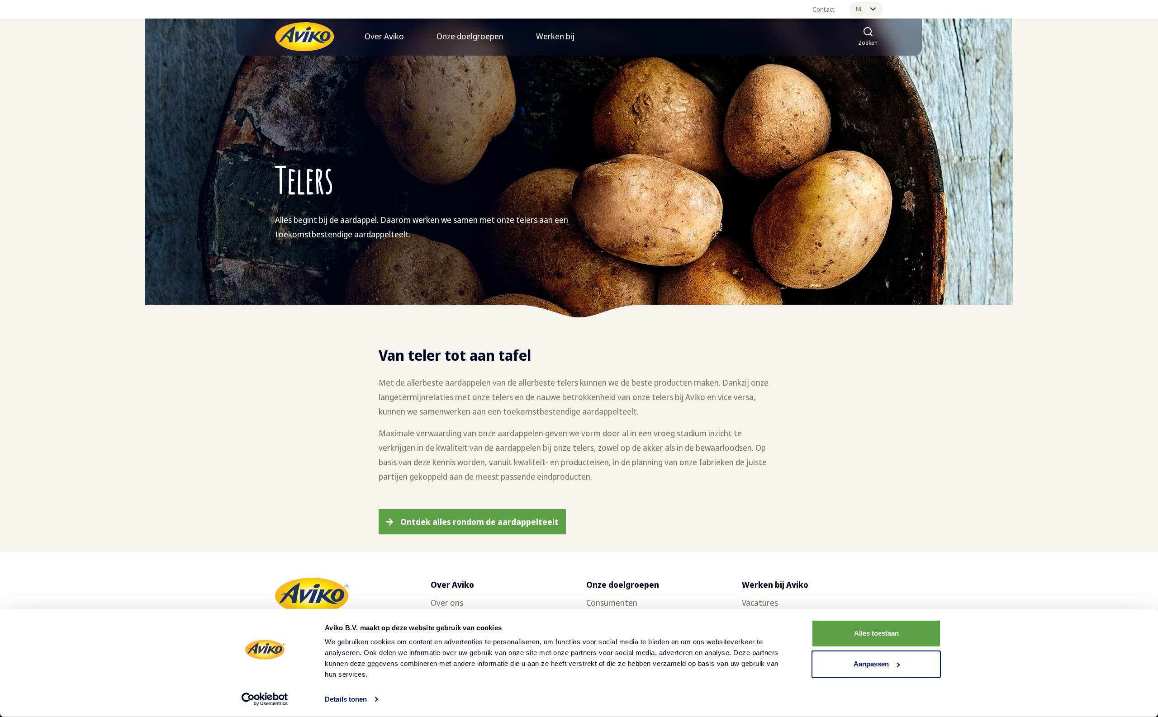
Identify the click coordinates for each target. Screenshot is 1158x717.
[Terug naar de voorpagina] (304, 37)
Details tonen (346, 699)
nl (859, 9)
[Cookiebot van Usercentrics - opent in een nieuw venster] (264, 699)
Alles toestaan (876, 633)
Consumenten (611, 602)
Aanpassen (871, 664)
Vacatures (760, 602)
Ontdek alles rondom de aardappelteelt (479, 521)
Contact (823, 9)
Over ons (447, 602)
